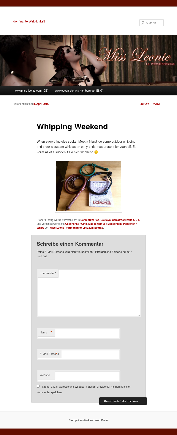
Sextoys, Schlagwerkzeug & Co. (120, 220)
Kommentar (48, 273)
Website (45, 375)
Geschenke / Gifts (76, 224)
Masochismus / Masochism (105, 224)
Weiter (158, 103)
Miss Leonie (57, 227)
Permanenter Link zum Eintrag (84, 227)
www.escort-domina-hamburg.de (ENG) (79, 90)
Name (46, 332)
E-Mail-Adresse (49, 353)
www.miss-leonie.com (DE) (31, 90)
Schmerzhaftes (90, 220)
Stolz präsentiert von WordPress (89, 420)
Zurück (143, 103)
